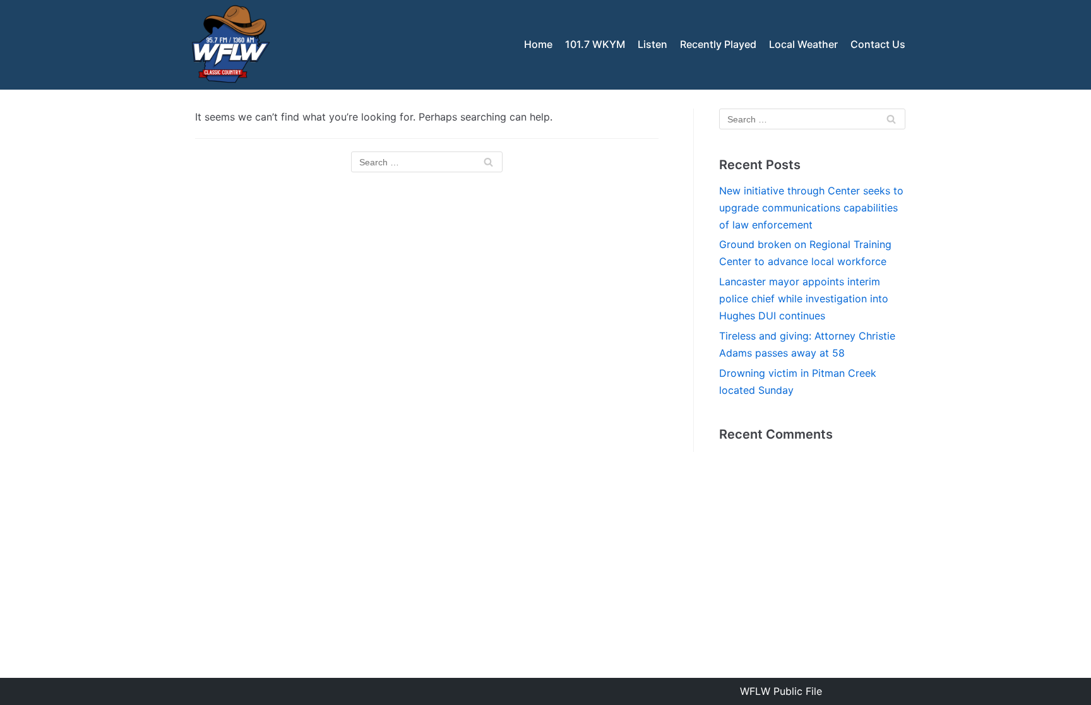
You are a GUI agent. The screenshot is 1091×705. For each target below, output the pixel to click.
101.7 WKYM (595, 44)
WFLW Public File (781, 691)
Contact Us (877, 44)
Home (538, 44)
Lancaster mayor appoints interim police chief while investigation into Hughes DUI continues (803, 298)
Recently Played (718, 44)
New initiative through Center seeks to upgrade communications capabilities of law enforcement (811, 207)
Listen (652, 44)
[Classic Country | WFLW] (230, 45)
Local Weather (803, 44)
